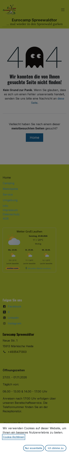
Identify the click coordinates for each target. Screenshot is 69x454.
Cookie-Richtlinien (13, 436)
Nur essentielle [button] (33, 448)
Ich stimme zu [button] (56, 448)
